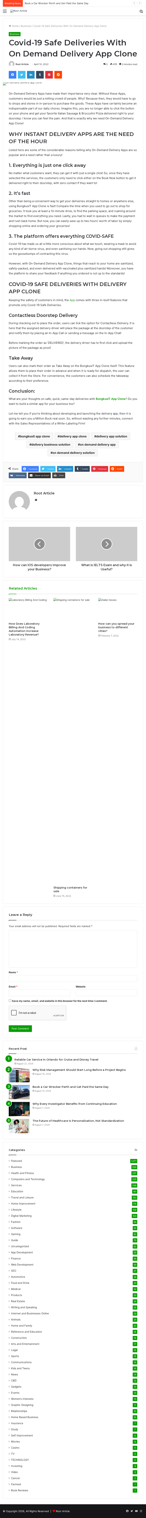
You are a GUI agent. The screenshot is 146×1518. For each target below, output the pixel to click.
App (72, 300)
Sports (15, 1356)
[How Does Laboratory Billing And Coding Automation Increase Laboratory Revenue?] (28, 609)
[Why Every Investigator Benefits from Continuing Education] (19, 1109)
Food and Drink (20, 1282)
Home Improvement (23, 1203)
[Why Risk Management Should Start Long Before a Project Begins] (19, 1075)
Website (81, 986)
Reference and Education (26, 1331)
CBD (14, 1380)
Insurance (17, 1423)
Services (16, 1185)
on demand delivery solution (73, 453)
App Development (22, 1252)
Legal (14, 1350)
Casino (15, 1447)
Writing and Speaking (24, 1307)
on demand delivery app (98, 444)
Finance (16, 1258)
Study (14, 1429)
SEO (13, 1270)
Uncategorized (20, 1246)
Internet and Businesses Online (30, 1313)
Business (26, 25)
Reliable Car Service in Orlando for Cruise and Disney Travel (56, 1059)
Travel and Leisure (22, 1197)
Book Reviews (19, 1490)
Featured (16, 1160)
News (14, 1374)
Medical (16, 1289)
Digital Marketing (21, 1215)
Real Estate (18, 1301)
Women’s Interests (22, 1398)
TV (12, 1453)
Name (13, 972)
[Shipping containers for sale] (72, 741)
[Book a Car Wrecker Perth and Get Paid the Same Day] (19, 1092)
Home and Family (21, 1325)
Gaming (15, 1234)
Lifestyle (16, 1209)
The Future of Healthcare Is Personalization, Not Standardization (78, 1121)
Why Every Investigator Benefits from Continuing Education (75, 1104)
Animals (16, 1319)
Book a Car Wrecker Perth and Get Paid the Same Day (56, 3)
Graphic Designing (22, 1404)
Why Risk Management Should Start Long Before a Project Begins (79, 1070)
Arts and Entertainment (25, 1343)
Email (13, 986)
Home (15, 25)
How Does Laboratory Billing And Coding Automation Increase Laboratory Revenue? (24, 629)
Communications (21, 1362)
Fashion (16, 1221)
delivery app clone (73, 436)
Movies (15, 1441)
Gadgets (16, 1386)
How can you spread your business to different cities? (116, 627)
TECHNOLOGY (20, 1459)
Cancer (15, 1478)
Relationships (19, 1411)
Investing (16, 1465)
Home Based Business (24, 1417)
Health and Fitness (22, 1173)
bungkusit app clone (35, 436)
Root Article (22, 64)
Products (16, 1295)
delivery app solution (111, 436)
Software (16, 1228)
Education (17, 1191)
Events (15, 1392)
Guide (14, 1240)
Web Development (22, 1264)
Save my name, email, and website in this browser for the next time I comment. (60, 1000)
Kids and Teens (20, 1368)
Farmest (16, 1484)
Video (14, 1472)
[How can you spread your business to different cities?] (117, 609)
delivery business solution (50, 444)
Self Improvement (22, 1435)
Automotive (18, 1276)
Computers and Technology (28, 1179)
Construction (19, 1337)
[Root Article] (18, 11)
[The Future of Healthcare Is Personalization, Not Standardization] (19, 1126)
